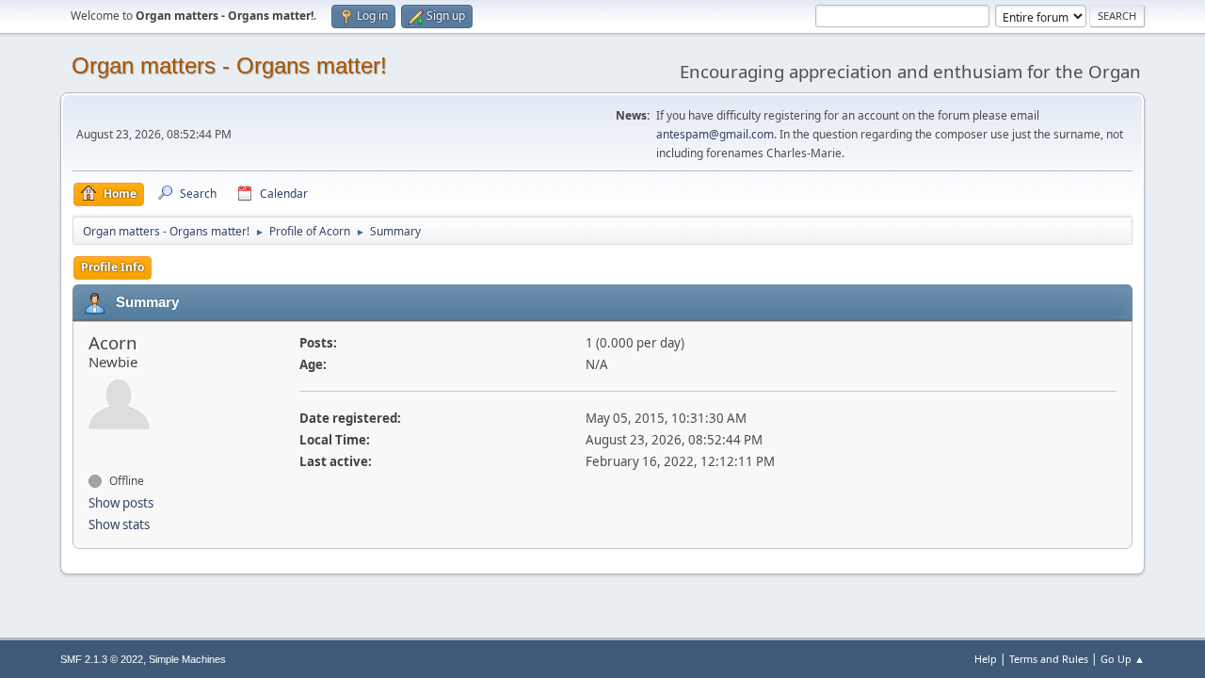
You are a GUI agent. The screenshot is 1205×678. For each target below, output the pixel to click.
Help (985, 659)
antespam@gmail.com (715, 134)
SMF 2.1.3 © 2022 (101, 659)
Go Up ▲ (1123, 659)
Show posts (120, 502)
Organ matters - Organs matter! (229, 65)
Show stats (119, 524)
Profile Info (112, 267)
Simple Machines (187, 659)
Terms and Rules (1048, 659)
